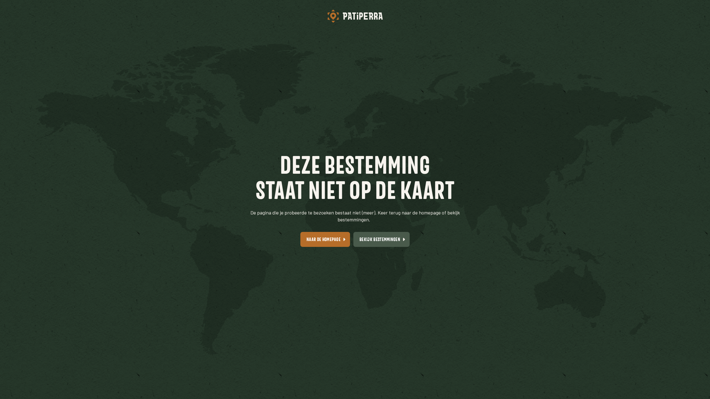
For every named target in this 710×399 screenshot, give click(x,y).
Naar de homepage (323, 239)
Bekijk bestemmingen (379, 239)
